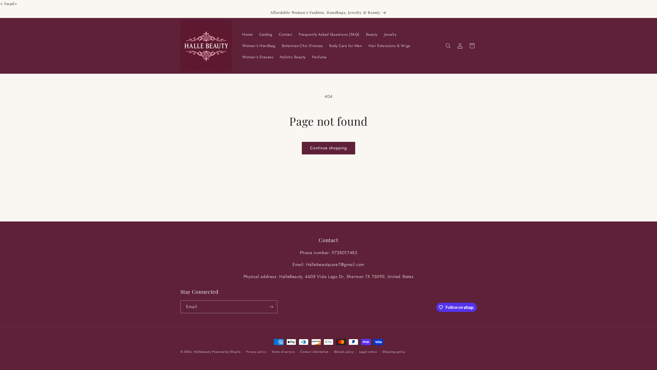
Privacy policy (256, 352)
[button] (448, 46)
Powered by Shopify (226, 352)
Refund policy (344, 352)
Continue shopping (328, 148)
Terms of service (283, 352)
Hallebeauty (202, 352)
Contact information (314, 352)
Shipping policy (393, 352)
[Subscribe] (271, 306)
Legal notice (368, 352)
